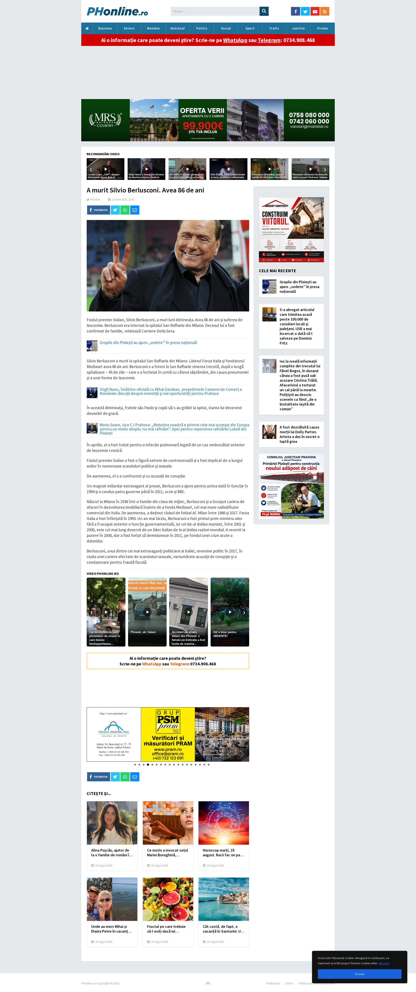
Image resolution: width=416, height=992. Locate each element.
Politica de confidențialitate (317, 983)
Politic (201, 28)
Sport (250, 28)
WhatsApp (235, 40)
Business (105, 28)
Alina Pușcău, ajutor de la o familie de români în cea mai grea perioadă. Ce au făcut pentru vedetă (111, 852)
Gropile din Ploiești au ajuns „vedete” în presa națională (148, 342)
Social (226, 28)
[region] (359, 967)
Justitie (298, 28)
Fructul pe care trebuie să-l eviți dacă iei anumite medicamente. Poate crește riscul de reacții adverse (166, 929)
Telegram (269, 40)
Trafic (274, 28)
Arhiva (289, 983)
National (178, 28)
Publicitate (273, 983)
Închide (359, 974)
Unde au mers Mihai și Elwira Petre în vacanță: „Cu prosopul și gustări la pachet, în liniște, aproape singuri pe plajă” (112, 929)
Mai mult (384, 963)
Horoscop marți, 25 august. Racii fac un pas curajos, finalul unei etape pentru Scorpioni (222, 852)
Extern (129, 28)
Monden (153, 28)
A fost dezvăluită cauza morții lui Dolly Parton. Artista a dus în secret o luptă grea (300, 434)
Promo (322, 28)
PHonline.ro (87, 28)
